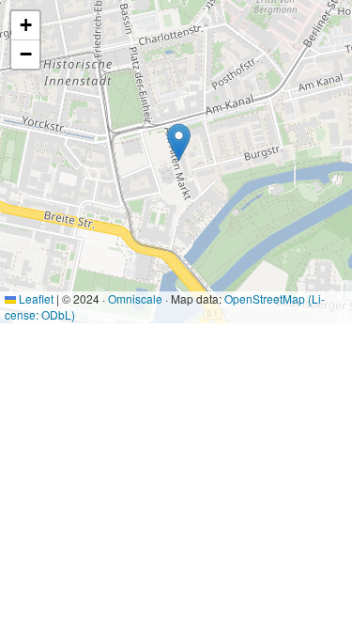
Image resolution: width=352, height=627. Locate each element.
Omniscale (135, 298)
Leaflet (35, 298)
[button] (179, 142)
